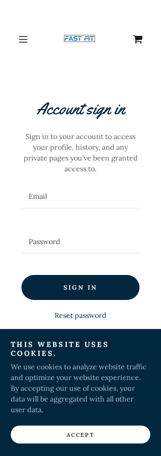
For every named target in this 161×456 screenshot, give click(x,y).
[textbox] (80, 196)
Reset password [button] (80, 315)
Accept (80, 434)
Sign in (80, 287)
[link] (80, 39)
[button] (24, 39)
